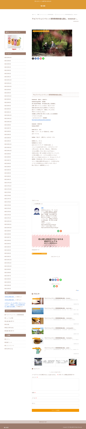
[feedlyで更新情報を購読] (58, 231)
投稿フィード (9, 342)
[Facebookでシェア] (35, 58)
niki (42, 208)
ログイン (8, 339)
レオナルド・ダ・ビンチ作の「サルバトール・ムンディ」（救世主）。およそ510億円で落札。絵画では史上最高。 (15, 304)
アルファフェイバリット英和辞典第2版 (40, 253)
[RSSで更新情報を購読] (61, 231)
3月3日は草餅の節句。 (10, 296)
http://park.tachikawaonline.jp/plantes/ (41, 120)
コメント (35, 377)
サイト (33, 403)
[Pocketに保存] (41, 58)
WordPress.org (9, 348)
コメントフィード (10, 345)
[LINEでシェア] (43, 58)
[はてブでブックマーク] (38, 58)
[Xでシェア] (33, 58)
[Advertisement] (55, 25)
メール (34, 398)
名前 (34, 392)
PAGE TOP (43, 422)
